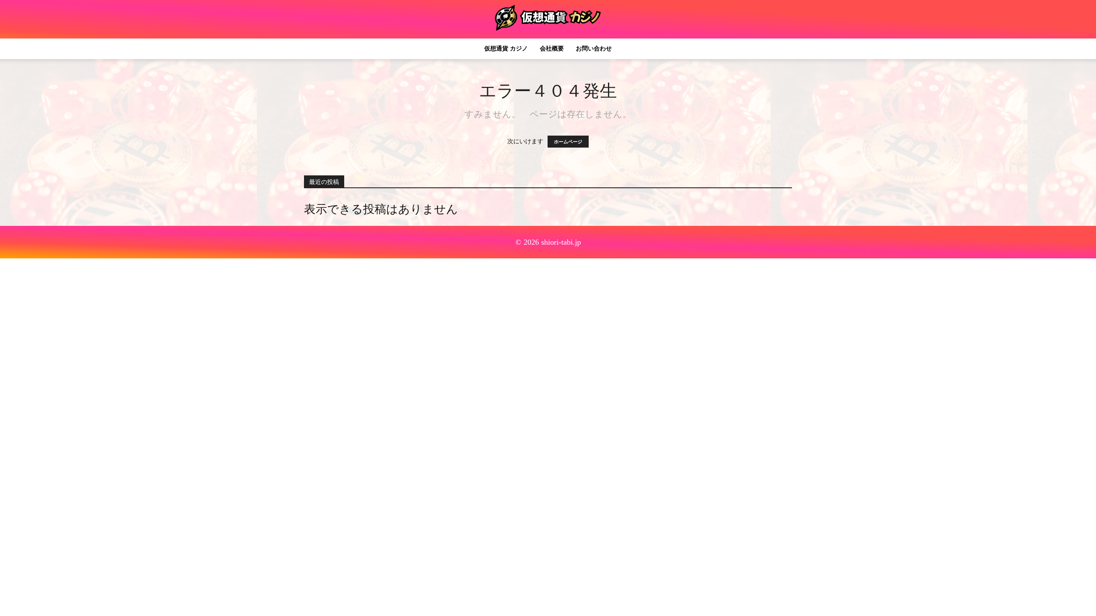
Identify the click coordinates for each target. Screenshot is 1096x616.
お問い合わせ (594, 48)
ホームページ (568, 141)
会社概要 (552, 48)
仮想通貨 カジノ (506, 48)
